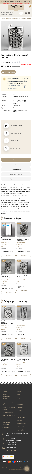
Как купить (20, 407)
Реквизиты (20, 411)
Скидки (19, 398)
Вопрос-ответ (21, 427)
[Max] (30, 1)
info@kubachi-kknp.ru (12, 447)
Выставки (19, 420)
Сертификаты (21, 417)
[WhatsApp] (27, 1)
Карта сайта (20, 430)
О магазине (20, 401)
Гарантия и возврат (16, 179)
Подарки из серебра (8, 419)
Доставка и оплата (16, 174)
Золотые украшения (8, 415)
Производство (21, 423)
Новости (19, 394)
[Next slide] (28, 36)
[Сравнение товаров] (26, 13)
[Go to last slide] (3, 36)
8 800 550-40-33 (11, 442)
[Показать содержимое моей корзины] (28, 7)
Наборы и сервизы (7, 412)
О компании (5, 427)
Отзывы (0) (16, 164)
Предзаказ (8, 255)
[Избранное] (29, 13)
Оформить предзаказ (8, 72)
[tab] (14, 49)
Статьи (19, 414)
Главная (4, 391)
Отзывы (19, 391)
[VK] (15, 450)
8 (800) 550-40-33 (7, 12)
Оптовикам (20, 404)
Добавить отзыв (16, 169)
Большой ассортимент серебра (6, 397)
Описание (16, 160)
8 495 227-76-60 (11, 445)
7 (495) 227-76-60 (7, 14)
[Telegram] (25, 1)
